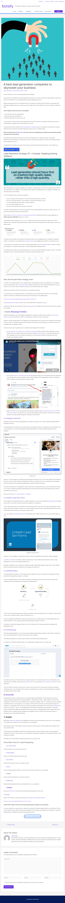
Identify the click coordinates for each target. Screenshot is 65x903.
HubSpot (10, 787)
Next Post (55, 824)
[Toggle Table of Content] (16, 149)
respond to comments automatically (22, 375)
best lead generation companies (28, 127)
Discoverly (10, 759)
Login (56, 1)
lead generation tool (20, 513)
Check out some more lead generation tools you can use (17, 801)
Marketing (28, 11)
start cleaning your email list (49, 681)
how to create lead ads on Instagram (22, 494)
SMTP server (12, 791)
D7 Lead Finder (11, 746)
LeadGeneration (12, 571)
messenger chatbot (46, 244)
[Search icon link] (2, 1)
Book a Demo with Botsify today (32, 816)
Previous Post (10, 824)
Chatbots (20, 11)
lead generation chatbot (12, 302)
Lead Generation (8, 90)
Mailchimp (10, 780)
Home (14, 11)
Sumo (8, 766)
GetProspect (10, 752)
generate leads (29, 241)
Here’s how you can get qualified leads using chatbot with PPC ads (20, 299)
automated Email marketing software (36, 797)
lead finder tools (19, 132)
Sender (7, 794)
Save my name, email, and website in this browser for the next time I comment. (24, 882)
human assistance (41, 333)
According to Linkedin (9, 559)
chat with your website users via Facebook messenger (24, 331)
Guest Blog (61, 1)
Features (52, 1)
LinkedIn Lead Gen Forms (15, 498)
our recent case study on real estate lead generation (23, 215)
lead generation (31, 306)
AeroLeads (9, 695)
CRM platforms (57, 705)
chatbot (5, 810)
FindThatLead (10, 630)
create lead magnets (24, 284)
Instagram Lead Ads (13, 418)
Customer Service (38, 11)
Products (41, 1)
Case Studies (48, 11)
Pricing (47, 1)
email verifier (29, 681)
